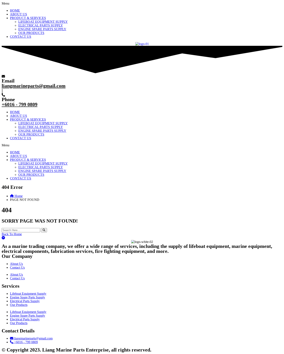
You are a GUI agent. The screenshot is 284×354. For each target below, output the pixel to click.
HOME (15, 10)
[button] (142, 3)
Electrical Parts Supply (25, 301)
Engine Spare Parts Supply (27, 297)
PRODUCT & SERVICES (28, 18)
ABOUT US (18, 14)
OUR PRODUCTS (31, 33)
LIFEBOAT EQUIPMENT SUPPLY (43, 21)
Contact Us (17, 267)
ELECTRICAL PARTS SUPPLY (40, 25)
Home (18, 196)
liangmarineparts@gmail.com (33, 85)
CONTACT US (20, 36)
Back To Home (12, 234)
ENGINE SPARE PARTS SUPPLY (42, 29)
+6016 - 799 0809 (19, 104)
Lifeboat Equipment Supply (28, 293)
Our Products (18, 305)
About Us (16, 264)
